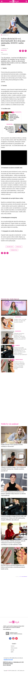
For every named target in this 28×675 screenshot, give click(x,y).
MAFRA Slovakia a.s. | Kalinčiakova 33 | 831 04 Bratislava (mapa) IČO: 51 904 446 (13, 663)
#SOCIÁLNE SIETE (10, 246)
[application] (14, 308)
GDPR (12, 651)
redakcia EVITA (5, 54)
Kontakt (12, 649)
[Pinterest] (16, 638)
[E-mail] (23, 51)
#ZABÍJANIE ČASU (14, 250)
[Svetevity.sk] (14, 1)
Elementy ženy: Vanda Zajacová (10, 299)
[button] (26, 1)
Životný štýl (4, 50)
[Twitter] (26, 51)
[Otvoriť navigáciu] (1, 1)
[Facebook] (20, 51)
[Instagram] (13, 638)
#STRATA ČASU (18, 246)
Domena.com (22, 670)
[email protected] (8, 659)
